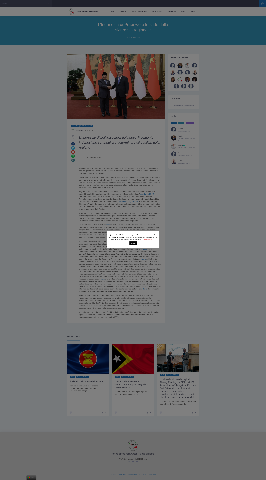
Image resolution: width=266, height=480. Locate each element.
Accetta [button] (133, 243)
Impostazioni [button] (148, 240)
